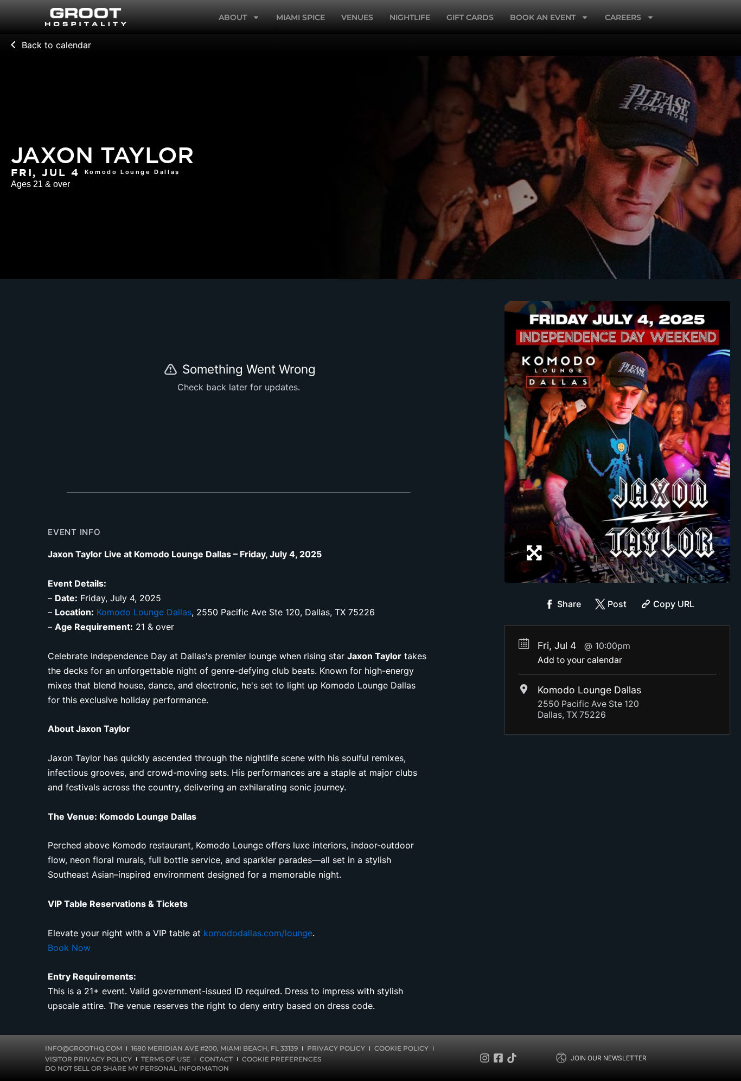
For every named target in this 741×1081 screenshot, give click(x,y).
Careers (623, 17)
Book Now (69, 947)
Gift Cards (470, 17)
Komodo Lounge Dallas (144, 612)
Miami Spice (300, 17)
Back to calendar (56, 45)
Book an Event (543, 17)
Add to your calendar (580, 660)
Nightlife (409, 17)
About (233, 17)
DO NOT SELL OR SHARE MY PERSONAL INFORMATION (137, 1068)
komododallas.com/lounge (257, 933)
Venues (357, 17)
